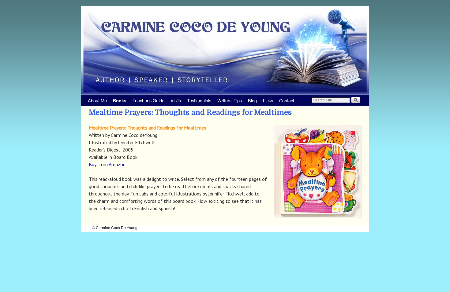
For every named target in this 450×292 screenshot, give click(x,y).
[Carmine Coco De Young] (225, 50)
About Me (97, 100)
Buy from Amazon (107, 164)
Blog (252, 100)
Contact (286, 100)
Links (268, 100)
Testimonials (199, 100)
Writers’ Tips (229, 100)
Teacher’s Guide (148, 100)
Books (119, 100)
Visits (176, 100)
